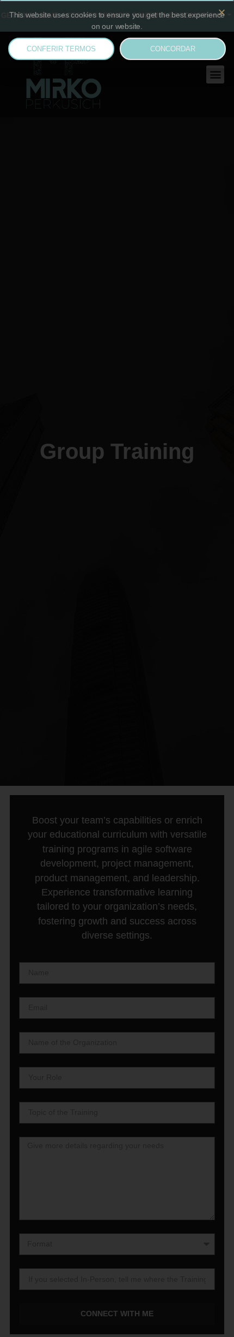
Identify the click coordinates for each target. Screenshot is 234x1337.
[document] (117, 668)
